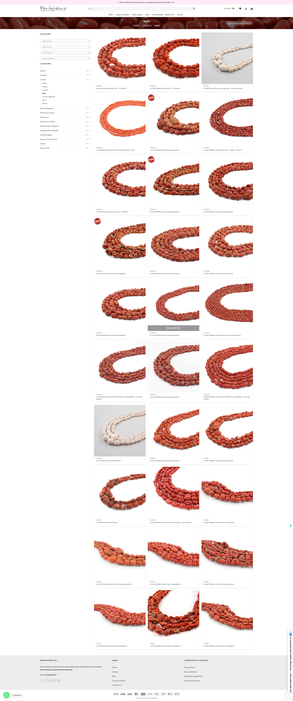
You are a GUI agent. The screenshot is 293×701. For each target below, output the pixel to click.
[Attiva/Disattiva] (90, 70)
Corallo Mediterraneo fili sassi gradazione (164, 150)
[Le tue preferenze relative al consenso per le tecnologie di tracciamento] (291, 526)
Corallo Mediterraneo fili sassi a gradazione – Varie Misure (170, 522)
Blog (114, 676)
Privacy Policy (189, 667)
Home (136, 25)
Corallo (147, 25)
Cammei (43, 75)
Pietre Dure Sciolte (47, 121)
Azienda (115, 672)
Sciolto (44, 103)
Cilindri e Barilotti (48, 97)
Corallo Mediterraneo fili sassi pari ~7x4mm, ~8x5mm (222, 150)
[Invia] (194, 9)
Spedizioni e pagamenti (193, 676)
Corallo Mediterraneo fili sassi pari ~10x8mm (112, 212)
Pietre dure (44, 117)
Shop (111, 15)
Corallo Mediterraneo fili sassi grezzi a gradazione (113, 584)
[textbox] (65, 41)
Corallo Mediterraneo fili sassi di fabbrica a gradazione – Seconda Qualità (119, 398)
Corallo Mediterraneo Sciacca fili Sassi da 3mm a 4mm (115, 150)
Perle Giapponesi (47, 108)
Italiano (227, 8)
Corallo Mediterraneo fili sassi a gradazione (218, 522)
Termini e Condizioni (192, 680)
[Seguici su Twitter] (50, 680)
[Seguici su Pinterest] (54, 680)
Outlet (180, 15)
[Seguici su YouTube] (59, 680)
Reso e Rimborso (190, 672)
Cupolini (45, 90)
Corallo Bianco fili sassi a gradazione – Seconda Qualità (222, 88)
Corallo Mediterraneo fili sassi (107, 522)
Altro (44, 100)
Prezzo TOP (169, 15)
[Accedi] (246, 8)
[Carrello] (252, 8)
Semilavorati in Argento (49, 126)
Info (147, 15)
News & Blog (137, 15)
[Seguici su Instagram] (46, 680)
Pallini (44, 83)
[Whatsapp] (6, 695)
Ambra (42, 71)
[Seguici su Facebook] (42, 680)
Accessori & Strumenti (48, 139)
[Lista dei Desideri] (240, 8)
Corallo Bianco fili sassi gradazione (108, 461)
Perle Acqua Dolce (47, 113)
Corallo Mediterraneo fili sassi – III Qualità (111, 88)
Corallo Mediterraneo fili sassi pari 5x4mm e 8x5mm (222, 335)
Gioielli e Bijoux (122, 15)
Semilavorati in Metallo (49, 130)
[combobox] (65, 40)
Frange (44, 87)
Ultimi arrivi (157, 15)
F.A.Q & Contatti (118, 680)
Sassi (44, 93)
